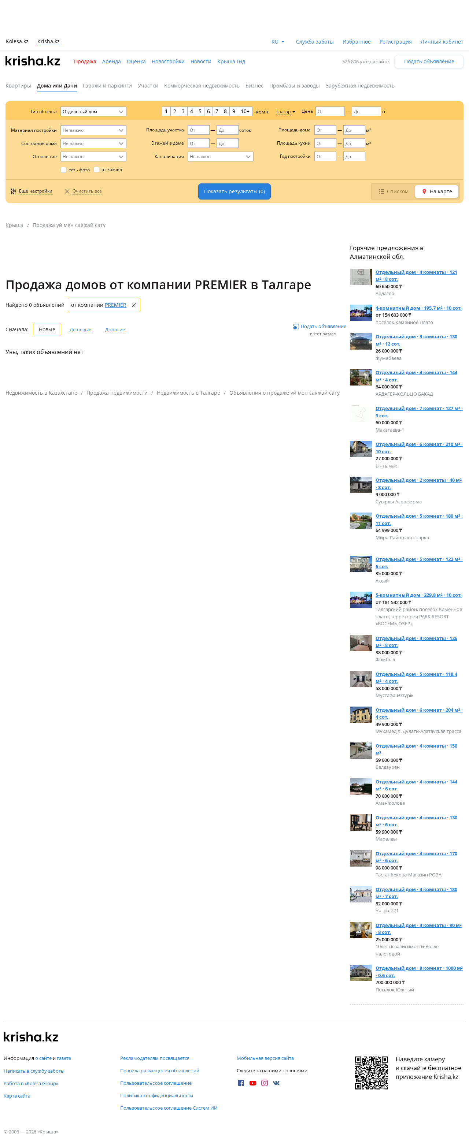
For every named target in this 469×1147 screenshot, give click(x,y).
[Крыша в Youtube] (252, 1083)
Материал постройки (34, 130)
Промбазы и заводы (294, 85)
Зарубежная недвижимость (360, 85)
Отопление (45, 156)
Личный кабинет (442, 41)
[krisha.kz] (31, 1037)
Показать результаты (234, 191)
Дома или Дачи (57, 85)
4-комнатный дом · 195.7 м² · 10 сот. (419, 308)
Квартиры (18, 85)
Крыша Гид (231, 61)
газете (64, 1058)
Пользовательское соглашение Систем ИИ (169, 1108)
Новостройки (168, 61)
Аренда (111, 61)
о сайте (43, 1058)
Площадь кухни (294, 143)
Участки (148, 85)
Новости (201, 61)
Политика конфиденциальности (156, 1095)
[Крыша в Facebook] (241, 1083)
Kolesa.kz (17, 41)
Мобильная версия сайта (265, 1058)
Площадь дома (294, 130)
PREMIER (115, 304)
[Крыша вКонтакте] (276, 1083)
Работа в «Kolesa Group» (31, 1083)
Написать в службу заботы (34, 1071)
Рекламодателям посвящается (154, 1058)
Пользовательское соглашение (156, 1083)
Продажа (85, 61)
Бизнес (254, 85)
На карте (441, 191)
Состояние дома (39, 143)
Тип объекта (43, 111)
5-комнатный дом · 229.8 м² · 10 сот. (419, 595)
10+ (245, 111)
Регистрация (396, 41)
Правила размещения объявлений (159, 1070)
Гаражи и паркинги (107, 85)
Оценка (136, 61)
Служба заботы (315, 41)
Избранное (357, 41)
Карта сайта (17, 1095)
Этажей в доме (168, 143)
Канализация (169, 156)
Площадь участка (165, 130)
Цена (307, 111)
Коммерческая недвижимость (202, 85)
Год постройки (295, 156)
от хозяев (111, 169)
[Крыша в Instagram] (264, 1083)
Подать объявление (429, 61)
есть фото (79, 170)
